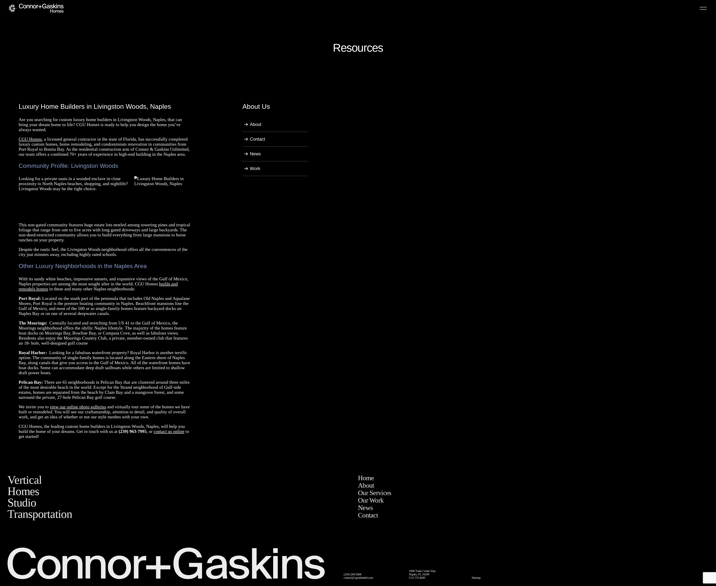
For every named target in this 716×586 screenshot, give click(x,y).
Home (366, 478)
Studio (21, 502)
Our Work (371, 500)
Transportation (39, 513)
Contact (257, 139)
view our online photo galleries (78, 406)
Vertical (24, 479)
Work (255, 168)
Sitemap (476, 577)
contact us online (169, 431)
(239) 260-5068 (352, 574)
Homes (23, 491)
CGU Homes (30, 139)
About (255, 124)
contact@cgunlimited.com (358, 577)
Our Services (374, 493)
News (255, 153)
